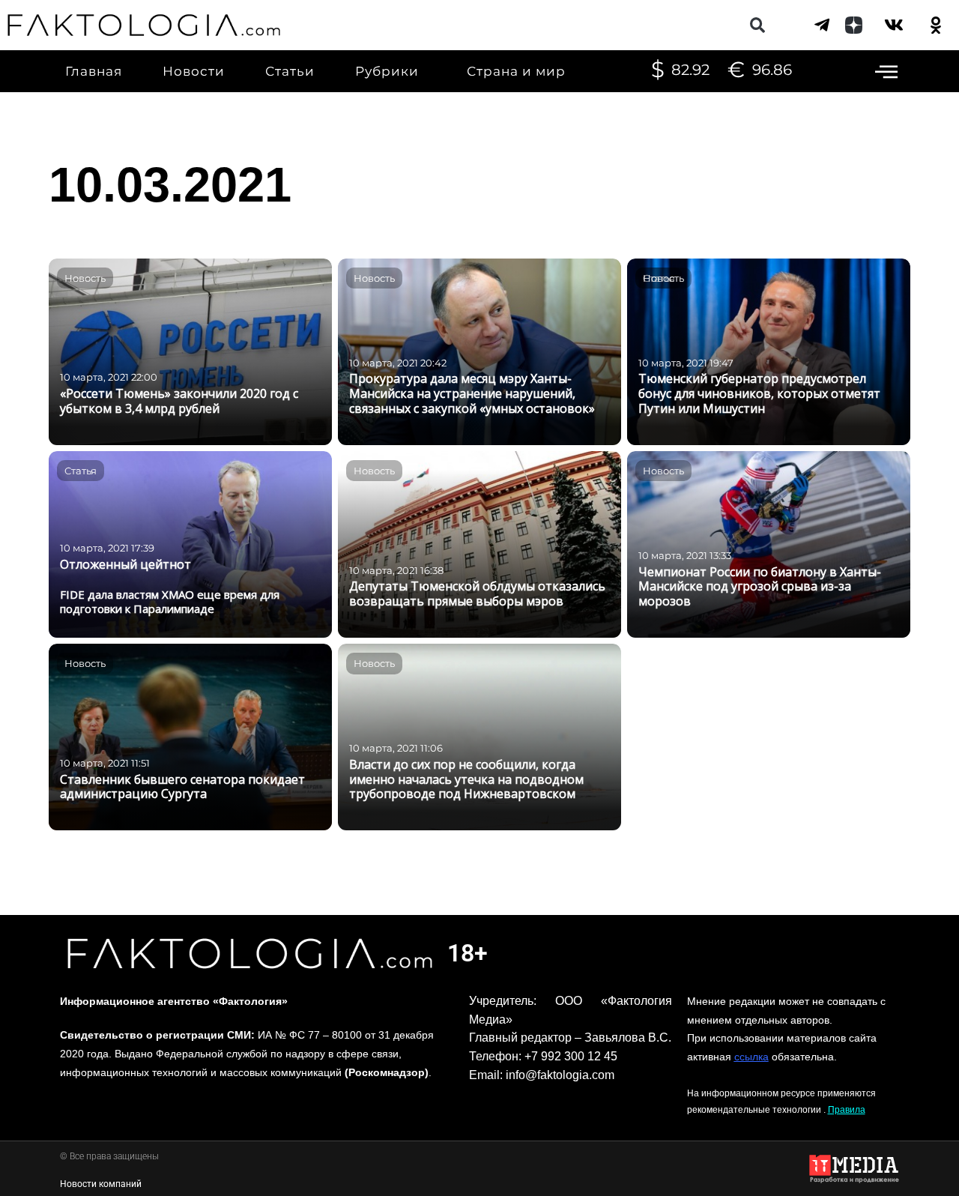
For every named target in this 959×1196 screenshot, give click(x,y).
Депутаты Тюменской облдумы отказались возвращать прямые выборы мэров (477, 593)
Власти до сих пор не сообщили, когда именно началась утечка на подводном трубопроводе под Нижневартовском (466, 779)
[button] (758, 25)
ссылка (751, 1057)
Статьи (290, 71)
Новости (194, 71)
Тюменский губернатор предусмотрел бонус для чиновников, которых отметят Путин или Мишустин (759, 393)
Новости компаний (101, 1184)
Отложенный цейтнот (125, 564)
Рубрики (387, 71)
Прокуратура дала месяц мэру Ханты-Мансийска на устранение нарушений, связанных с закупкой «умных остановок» (472, 393)
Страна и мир (516, 71)
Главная (93, 71)
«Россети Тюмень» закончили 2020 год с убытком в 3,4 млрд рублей (179, 401)
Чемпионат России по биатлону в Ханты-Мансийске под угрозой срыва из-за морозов (759, 587)
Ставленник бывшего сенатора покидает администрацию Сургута (182, 787)
